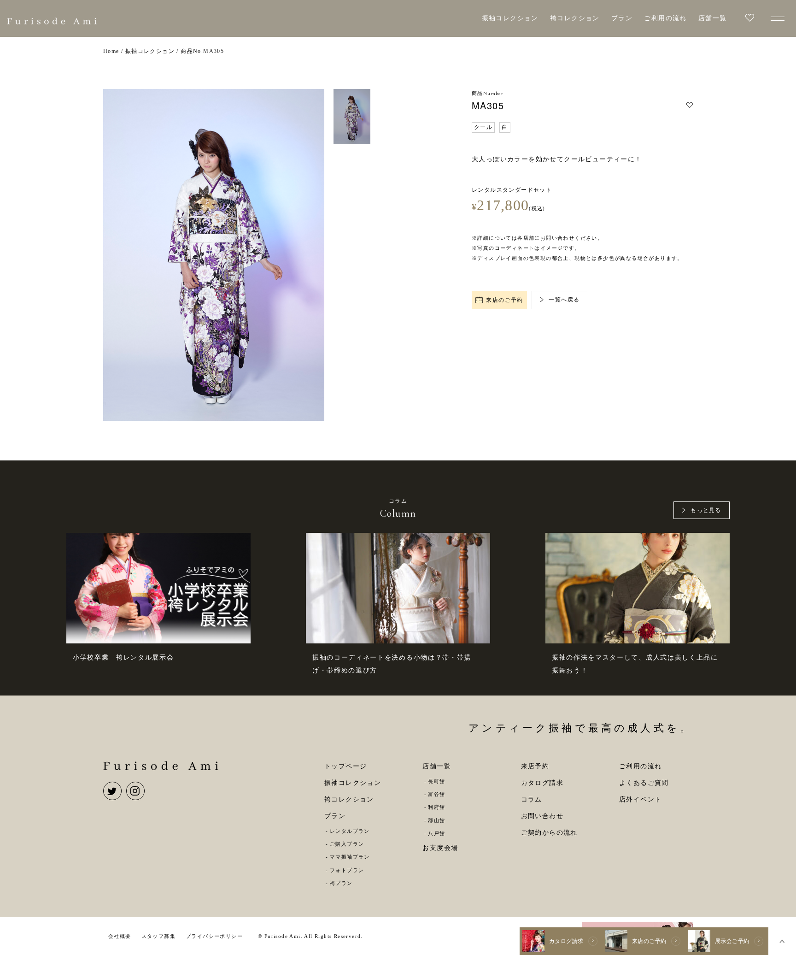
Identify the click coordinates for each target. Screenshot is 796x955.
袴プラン (341, 883)
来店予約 (535, 766)
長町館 (436, 781)
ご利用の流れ (665, 18)
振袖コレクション (510, 18)
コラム (531, 799)
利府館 (436, 807)
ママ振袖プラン (350, 857)
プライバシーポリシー (214, 936)
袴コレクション (575, 18)
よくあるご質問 (644, 782)
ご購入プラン (347, 844)
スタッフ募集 (158, 936)
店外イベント (640, 799)
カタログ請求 (542, 782)
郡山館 (436, 820)
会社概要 (119, 936)
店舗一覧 (712, 18)
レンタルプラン (350, 831)
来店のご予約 (504, 300)
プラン (621, 18)
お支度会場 (440, 847)
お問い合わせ (542, 816)
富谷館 (436, 794)
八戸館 (436, 833)
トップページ (345, 766)
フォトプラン (347, 870)
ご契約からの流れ (549, 832)
